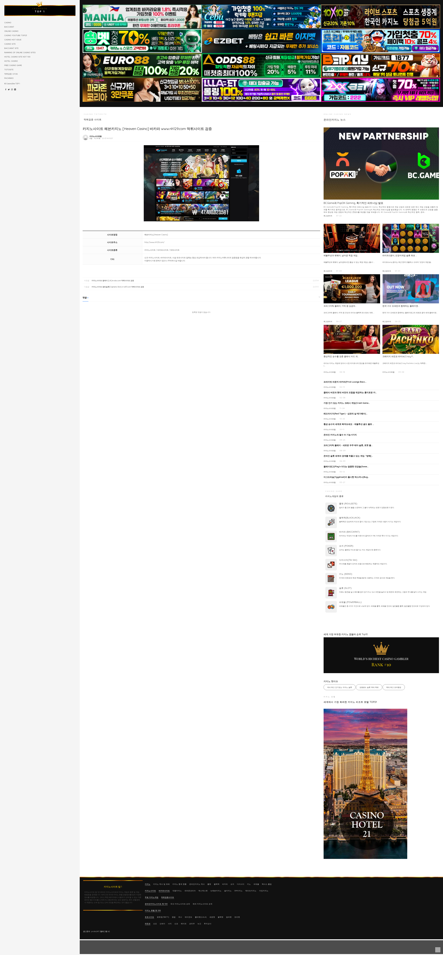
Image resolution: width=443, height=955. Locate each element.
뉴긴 (199, 924)
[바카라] (331, 536)
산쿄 (176, 924)
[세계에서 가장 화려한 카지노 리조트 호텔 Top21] (381, 784)
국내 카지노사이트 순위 (180, 904)
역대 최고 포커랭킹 (393, 687)
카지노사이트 (150, 891)
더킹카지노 (263, 891)
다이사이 (240, 884)
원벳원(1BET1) (163, 917)
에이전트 (188, 917)
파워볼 (256, 884)
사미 (170, 924)
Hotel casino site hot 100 (17, 57)
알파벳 (229, 917)
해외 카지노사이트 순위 (202, 904)
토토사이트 (149, 917)
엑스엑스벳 (203, 891)
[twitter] (8, 89)
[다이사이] (331, 564)
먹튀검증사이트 (167, 897)
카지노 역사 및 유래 (161, 884)
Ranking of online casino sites (20, 52)
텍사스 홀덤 (267, 884)
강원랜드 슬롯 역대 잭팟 (369, 687)
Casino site (10, 44)
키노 (249, 884)
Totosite (8, 70)
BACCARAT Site (11, 48)
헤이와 (183, 924)
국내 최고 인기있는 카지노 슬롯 (339, 687)
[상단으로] (438, 950)
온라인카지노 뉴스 (335, 119)
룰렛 (209, 884)
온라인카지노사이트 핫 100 (156, 904)
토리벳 (237, 917)
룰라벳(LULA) (201, 917)
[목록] (317, 136)
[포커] (331, 550)
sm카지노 (238, 891)
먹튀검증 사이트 (11, 74)
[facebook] (5, 89)
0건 (91, 138)
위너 (180, 917)
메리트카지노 (250, 891)
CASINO (7, 22)
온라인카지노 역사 (197, 884)
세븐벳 (212, 917)
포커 (232, 884)
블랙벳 (220, 917)
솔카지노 (228, 891)
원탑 (174, 917)
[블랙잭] (331, 522)
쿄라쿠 (192, 924)
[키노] (331, 578)
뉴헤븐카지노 (216, 891)
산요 (155, 924)
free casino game (13, 65)
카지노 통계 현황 (179, 884)
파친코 (147, 924)
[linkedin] (15, 89)
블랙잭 (216, 884)
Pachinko (9, 78)
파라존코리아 (190, 891)
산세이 (162, 924)
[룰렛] (331, 508)
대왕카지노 (177, 891)
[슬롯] (331, 592)
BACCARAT (9, 27)
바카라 (225, 884)
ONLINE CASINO (11, 31)
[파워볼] (331, 606)
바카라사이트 (164, 891)
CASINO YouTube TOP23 (15, 35)
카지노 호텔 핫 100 (153, 910)
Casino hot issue (12, 40)
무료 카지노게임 (151, 897)
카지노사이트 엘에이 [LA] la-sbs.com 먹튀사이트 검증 (113, 280)
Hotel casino (11, 61)
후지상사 (207, 924)
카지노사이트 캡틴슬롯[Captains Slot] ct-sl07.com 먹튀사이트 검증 (118, 287)
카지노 (147, 884)
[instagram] (12, 89)
